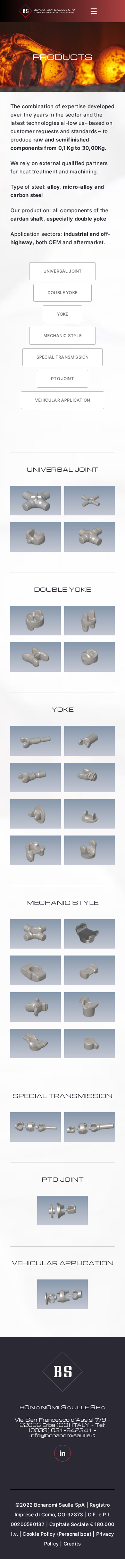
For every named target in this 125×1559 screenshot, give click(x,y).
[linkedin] (62, 1453)
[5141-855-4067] (62, 1282)
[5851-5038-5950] (89, 1115)
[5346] (35, 488)
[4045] (89, 921)
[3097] (35, 921)
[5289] (89, 608)
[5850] (89, 645)
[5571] (89, 801)
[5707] (35, 995)
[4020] (35, 728)
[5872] (89, 838)
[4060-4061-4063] (35, 1115)
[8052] (89, 1031)
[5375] (89, 765)
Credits (72, 1544)
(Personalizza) (74, 1534)
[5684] (35, 765)
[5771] (35, 838)
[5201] (89, 728)
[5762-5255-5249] (62, 1198)
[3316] (89, 488)
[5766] (89, 995)
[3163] (35, 608)
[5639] (35, 525)
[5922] (35, 1031)
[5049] (35, 958)
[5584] (89, 525)
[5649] (35, 645)
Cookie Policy (39, 1534)
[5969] (89, 958)
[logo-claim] (47, 7)
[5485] (35, 801)
